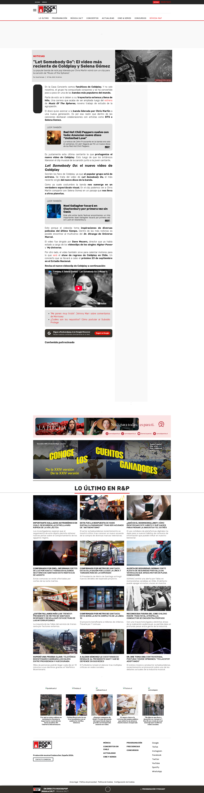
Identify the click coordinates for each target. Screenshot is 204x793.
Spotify (155, 767)
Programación (59, 18)
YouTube (156, 763)
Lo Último (44, 18)
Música (107, 743)
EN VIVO (37, 2)
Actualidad (108, 18)
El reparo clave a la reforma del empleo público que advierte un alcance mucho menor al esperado (127, 720)
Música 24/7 (77, 18)
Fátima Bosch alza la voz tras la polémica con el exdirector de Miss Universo (76, 720)
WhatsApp (157, 771)
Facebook (156, 755)
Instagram (157, 751)
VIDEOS (44, 2)
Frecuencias (133, 746)
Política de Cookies (105, 782)
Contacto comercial (43, 760)
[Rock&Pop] (47, 9)
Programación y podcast (154, 789)
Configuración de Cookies (124, 782)
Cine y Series (109, 757)
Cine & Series (124, 18)
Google (155, 743)
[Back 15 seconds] (102, 789)
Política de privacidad (88, 782)
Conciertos (92, 18)
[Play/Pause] (107, 789)
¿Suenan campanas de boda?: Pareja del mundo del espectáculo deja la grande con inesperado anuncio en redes (102, 721)
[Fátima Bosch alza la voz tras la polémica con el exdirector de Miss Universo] (76, 705)
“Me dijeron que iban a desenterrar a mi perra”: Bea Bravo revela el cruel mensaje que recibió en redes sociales (153, 721)
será (55, 255)
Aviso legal (74, 782)
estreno (108, 100)
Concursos (140, 18)
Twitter (155, 759)
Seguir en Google (102, 333)
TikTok (155, 747)
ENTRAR (156, 2)
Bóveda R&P (156, 18)
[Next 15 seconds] (112, 789)
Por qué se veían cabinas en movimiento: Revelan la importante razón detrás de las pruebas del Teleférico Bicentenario (51, 721)
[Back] (97, 789)
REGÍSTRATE (166, 2)
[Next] (118, 789)
